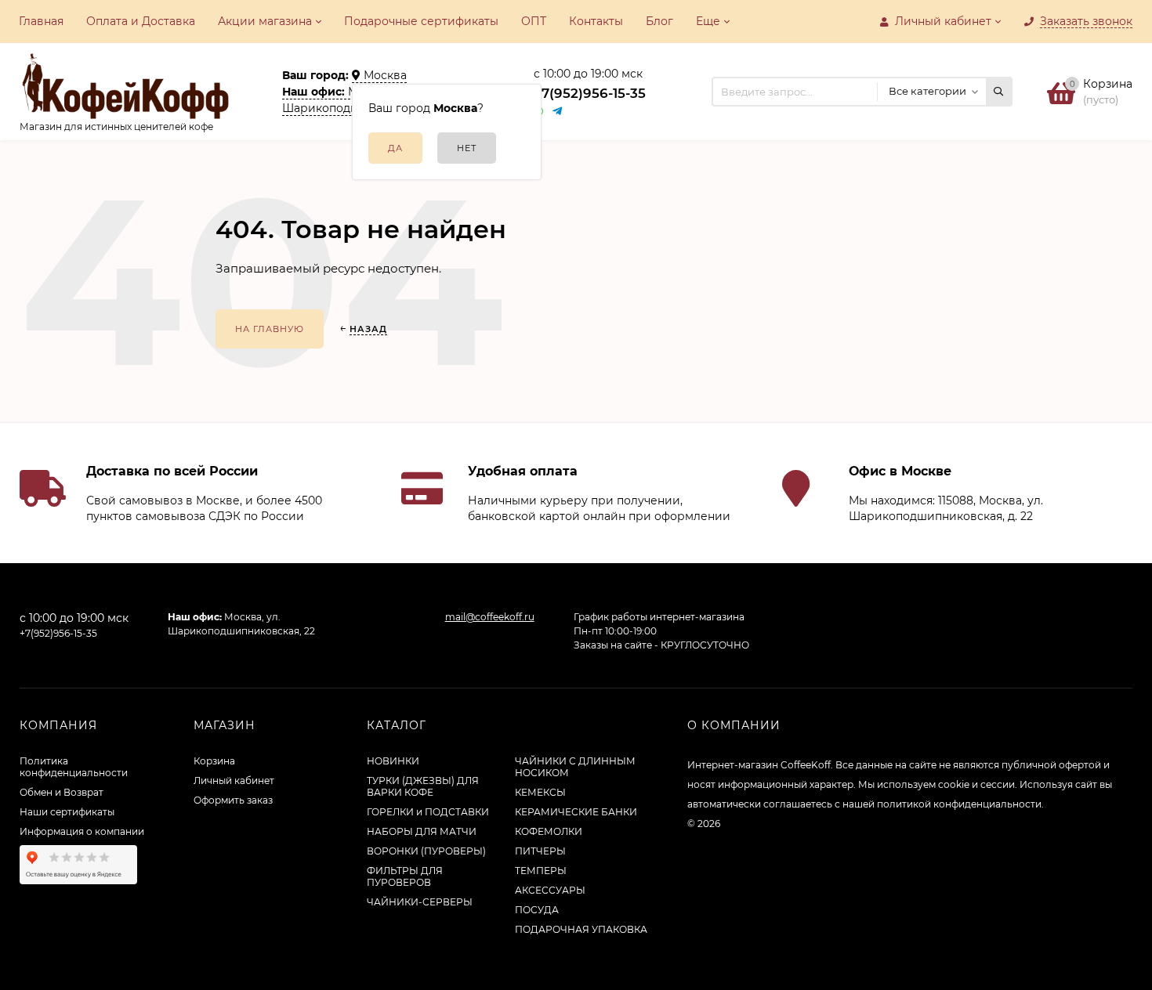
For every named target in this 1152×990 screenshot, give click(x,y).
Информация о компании (82, 831)
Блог (659, 21)
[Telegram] (557, 111)
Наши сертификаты (67, 812)
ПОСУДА (537, 910)
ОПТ (533, 21)
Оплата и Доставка (140, 21)
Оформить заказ (233, 800)
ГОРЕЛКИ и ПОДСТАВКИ (428, 812)
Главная (41, 21)
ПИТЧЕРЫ (540, 851)
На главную (269, 328)
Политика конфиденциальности (74, 767)
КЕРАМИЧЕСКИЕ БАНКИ (576, 812)
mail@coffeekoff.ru (489, 617)
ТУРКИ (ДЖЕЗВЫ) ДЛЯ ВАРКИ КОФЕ (423, 786)
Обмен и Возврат (61, 792)
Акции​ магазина (265, 21)
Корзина (214, 761)
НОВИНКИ (393, 761)
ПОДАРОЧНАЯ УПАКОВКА (581, 929)
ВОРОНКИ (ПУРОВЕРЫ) (426, 851)
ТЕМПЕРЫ (541, 870)
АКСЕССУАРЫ (550, 890)
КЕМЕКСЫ (540, 792)
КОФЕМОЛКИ (548, 831)
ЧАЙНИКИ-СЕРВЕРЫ (420, 902)
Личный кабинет (234, 780)
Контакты (596, 21)
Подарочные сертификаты (421, 21)
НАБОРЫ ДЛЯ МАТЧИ (421, 831)
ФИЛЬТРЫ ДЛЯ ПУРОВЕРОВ (405, 876)
